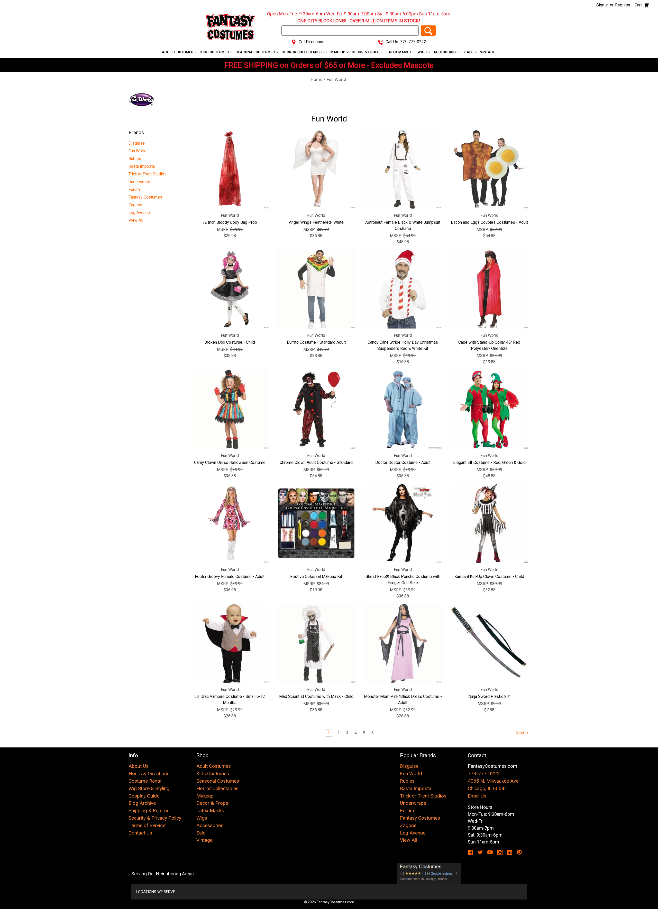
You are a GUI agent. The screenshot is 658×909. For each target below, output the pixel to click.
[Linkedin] (509, 852)
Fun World (138, 150)
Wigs (423, 52)
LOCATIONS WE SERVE (155, 891)
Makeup (338, 52)
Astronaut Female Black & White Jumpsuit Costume (402, 225)
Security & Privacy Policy (155, 818)
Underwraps (139, 181)
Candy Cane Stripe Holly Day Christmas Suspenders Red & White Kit (403, 345)
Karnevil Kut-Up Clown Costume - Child (489, 576)
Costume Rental (145, 781)
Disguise (137, 143)
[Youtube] (490, 852)
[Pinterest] (519, 852)
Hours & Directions (149, 773)
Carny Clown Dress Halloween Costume (230, 462)
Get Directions (311, 41)
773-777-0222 (484, 773)
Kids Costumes (215, 52)
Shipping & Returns (149, 810)
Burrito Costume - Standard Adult (316, 342)
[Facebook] (470, 852)
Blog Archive (142, 803)
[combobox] (350, 30)
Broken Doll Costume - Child (229, 342)
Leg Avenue (139, 212)
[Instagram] (499, 852)
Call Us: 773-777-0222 (405, 41)
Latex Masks (399, 52)
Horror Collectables (303, 52)
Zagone (135, 204)
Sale (469, 52)
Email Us (477, 796)
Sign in (602, 5)
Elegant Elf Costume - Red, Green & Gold (489, 462)
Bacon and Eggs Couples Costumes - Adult (489, 222)
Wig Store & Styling (149, 788)
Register (622, 5)
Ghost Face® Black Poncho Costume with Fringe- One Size (402, 579)
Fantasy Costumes (145, 197)
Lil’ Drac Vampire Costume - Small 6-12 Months (229, 699)
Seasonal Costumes (256, 52)
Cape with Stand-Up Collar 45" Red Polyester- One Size (489, 345)
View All (136, 220)
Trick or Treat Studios (148, 174)
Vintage (487, 52)
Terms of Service (147, 825)
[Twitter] (480, 852)
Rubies (135, 158)
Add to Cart (229, 169)
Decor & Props (366, 52)
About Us (139, 766)
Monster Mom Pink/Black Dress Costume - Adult (403, 699)
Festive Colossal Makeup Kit (316, 576)
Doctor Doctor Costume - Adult (403, 462)
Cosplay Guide (144, 796)
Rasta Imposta (142, 166)
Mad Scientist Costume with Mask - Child (316, 696)
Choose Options (402, 169)
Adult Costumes (178, 52)
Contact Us (140, 833)
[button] (429, 873)
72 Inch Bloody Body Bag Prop (229, 222)
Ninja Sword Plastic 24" (489, 696)
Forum (134, 189)
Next (520, 732)
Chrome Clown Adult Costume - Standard (316, 462)
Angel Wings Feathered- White (316, 222)
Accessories (446, 52)
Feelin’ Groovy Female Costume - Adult (229, 576)
